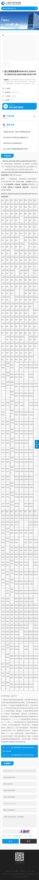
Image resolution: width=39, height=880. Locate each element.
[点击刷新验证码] (24, 831)
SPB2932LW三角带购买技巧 (12, 143)
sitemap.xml (30, 871)
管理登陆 (22, 871)
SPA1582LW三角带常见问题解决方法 (15, 137)
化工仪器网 (15, 871)
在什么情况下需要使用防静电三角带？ (16, 149)
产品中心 (18, 25)
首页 (11, 25)
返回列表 (8, 751)
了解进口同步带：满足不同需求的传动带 (16, 132)
